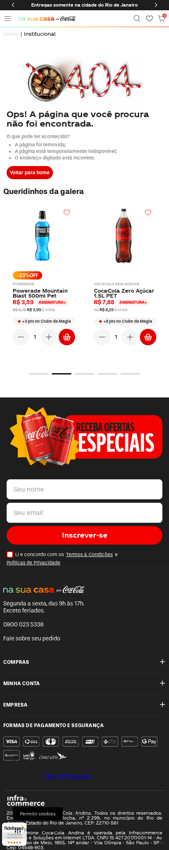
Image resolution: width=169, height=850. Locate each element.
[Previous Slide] (13, 5)
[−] (21, 337)
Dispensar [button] (79, 814)
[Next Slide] (156, 5)
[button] (137, 18)
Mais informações (67, 776)
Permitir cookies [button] (38, 814)
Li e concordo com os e (62, 559)
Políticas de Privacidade (33, 563)
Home (11, 34)
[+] (49, 337)
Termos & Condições (89, 554)
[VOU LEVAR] (67, 337)
